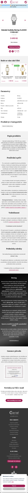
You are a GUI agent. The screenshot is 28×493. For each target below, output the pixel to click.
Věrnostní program (14, 454)
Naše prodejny (14, 442)
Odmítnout (14, 488)
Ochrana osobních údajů (14, 458)
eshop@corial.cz (14, 416)
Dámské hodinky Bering (7, 126)
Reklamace (14, 428)
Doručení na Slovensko (14, 424)
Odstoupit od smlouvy (14, 461)
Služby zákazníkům (14, 444)
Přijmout (14, 485)
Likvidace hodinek (14, 434)
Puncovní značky (14, 432)
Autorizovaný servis (14, 446)
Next (25, 73)
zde (13, 482)
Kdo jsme (14, 440)
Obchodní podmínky (14, 430)
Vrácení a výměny (14, 426)
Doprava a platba (14, 422)
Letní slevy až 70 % (6, 5)
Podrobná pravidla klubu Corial (14, 456)
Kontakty (14, 448)
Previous (2, 73)
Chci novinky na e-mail (14, 400)
